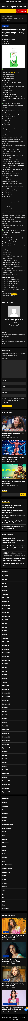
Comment (5, 358)
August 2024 (5, 664)
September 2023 (6, 704)
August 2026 (5, 576)
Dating (3, 835)
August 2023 (5, 708)
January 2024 (5, 689)
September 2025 (6, 616)
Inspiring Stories (6, 872)
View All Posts (14, 325)
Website (4, 392)
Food (3, 854)
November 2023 (6, 697)
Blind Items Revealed (7, 824)
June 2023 (4, 715)
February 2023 (5, 729)
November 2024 (6, 653)
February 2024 (5, 686)
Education (4, 839)
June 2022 (4, 759)
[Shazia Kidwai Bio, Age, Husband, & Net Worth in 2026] (14, 423)
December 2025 (6, 605)
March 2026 (5, 594)
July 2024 (4, 667)
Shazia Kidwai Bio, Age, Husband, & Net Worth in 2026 (13, 434)
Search (4, 490)
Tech (3, 898)
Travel (3, 905)
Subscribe (23, 11)
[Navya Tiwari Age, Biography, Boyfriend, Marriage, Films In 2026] (14, 926)
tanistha (5, 1011)
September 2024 (6, 660)
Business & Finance (6, 828)
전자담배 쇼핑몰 (6, 553)
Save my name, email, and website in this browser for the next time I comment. (14, 400)
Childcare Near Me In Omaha (9, 546)
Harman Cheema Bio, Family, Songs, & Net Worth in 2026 (13, 482)
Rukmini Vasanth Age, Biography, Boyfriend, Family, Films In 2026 (11, 961)
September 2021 (6, 792)
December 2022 (6, 737)
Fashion (4, 846)
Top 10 (3, 901)
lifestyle (4, 876)
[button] (2, 11)
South (3, 890)
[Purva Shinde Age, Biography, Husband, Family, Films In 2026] (14, 974)
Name (4, 380)
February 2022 (5, 773)
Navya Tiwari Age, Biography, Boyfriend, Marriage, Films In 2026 (13, 937)
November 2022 (6, 741)
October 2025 (5, 612)
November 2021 (6, 784)
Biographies (5, 26)
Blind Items (5, 821)
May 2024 (4, 675)
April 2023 (4, 722)
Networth (4, 883)
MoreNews (23, 1017)
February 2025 (5, 642)
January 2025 (5, 645)
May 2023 (4, 719)
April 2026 (4, 590)
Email (4, 386)
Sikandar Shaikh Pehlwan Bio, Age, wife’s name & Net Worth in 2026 (13, 458)
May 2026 (4, 587)
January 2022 (5, 777)
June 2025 (4, 627)
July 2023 (4, 711)
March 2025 (5, 638)
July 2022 (4, 755)
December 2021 (6, 781)
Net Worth (4, 879)
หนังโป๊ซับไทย (6, 558)
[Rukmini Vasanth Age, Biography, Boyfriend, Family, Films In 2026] (14, 950)
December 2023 (6, 693)
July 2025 (4, 623)
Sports (3, 894)
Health (3, 861)
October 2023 (5, 700)
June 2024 (4, 671)
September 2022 (6, 748)
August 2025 (5, 620)
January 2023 (5, 733)
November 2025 (6, 609)
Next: (13, 341)
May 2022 (4, 762)
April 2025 (4, 634)
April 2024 (4, 678)
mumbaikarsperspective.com (14, 6)
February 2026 (5, 598)
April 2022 (4, 766)
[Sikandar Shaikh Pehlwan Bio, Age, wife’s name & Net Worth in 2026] (14, 447)
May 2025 (4, 631)
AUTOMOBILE (5, 806)
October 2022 (5, 744)
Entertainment (5, 843)
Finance (4, 850)
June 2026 (4, 583)
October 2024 (5, 656)
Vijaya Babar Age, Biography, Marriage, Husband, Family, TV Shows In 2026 (12, 1009)
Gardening (4, 857)
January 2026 (5, 601)
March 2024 (5, 682)
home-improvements (7, 868)
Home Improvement (7, 865)
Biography (4, 817)
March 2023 (5, 726)
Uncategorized (5, 908)
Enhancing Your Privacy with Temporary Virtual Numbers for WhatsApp (13, 548)
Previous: (13, 334)
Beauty (4, 810)
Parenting (4, 887)
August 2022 (5, 751)
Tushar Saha (6, 437)
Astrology (4, 802)
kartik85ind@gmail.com (10, 39)
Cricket (4, 832)
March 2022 (5, 770)
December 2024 (6, 649)
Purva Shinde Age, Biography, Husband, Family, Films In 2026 (13, 985)
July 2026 (4, 579)
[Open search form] (14, 11)
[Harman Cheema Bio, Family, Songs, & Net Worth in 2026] (14, 471)
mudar (4, 939)
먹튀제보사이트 (6, 563)
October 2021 (5, 788)
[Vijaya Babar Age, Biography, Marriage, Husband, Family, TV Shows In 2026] (14, 998)
